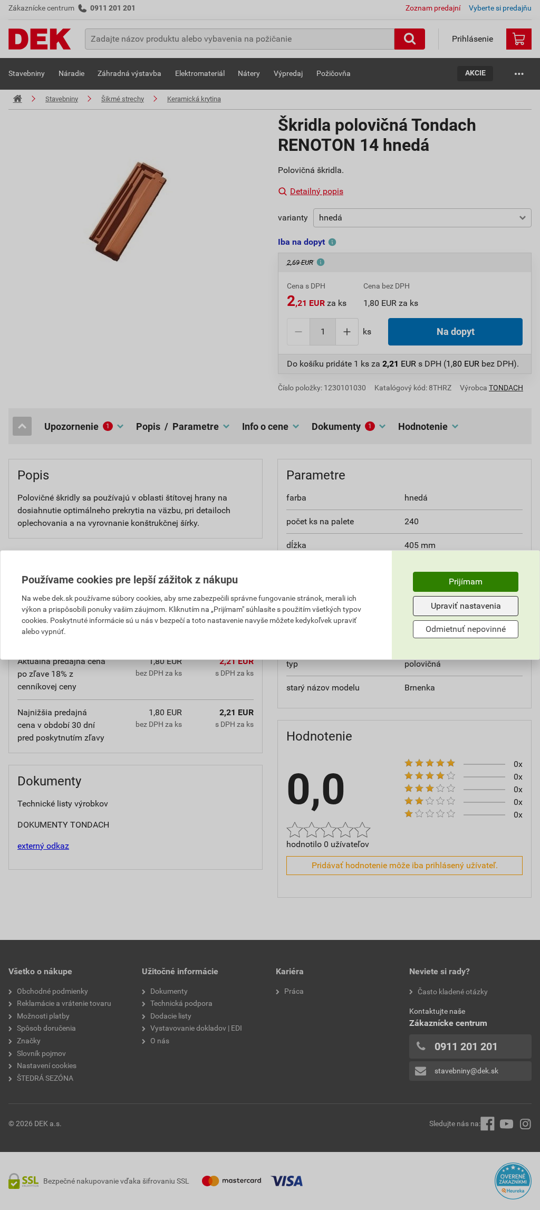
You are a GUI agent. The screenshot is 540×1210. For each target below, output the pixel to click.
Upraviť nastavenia (466, 606)
